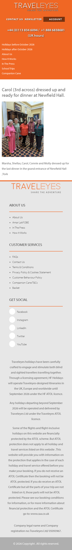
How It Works (9, 59)
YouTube (22, 344)
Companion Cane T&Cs (25, 282)
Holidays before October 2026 (18, 44)
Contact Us (18, 262)
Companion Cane (11, 73)
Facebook (22, 311)
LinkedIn (21, 328)
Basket (16, 287)
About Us (7, 54)
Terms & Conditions (23, 267)
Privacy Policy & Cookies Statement (31, 272)
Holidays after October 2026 (17, 49)
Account (55, 19)
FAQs (15, 256)
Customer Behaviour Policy (27, 277)
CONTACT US (14, 19)
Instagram (22, 320)
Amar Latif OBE (20, 222)
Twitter (21, 336)
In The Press (8, 63)
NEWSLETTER (33, 19)
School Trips (8, 68)
